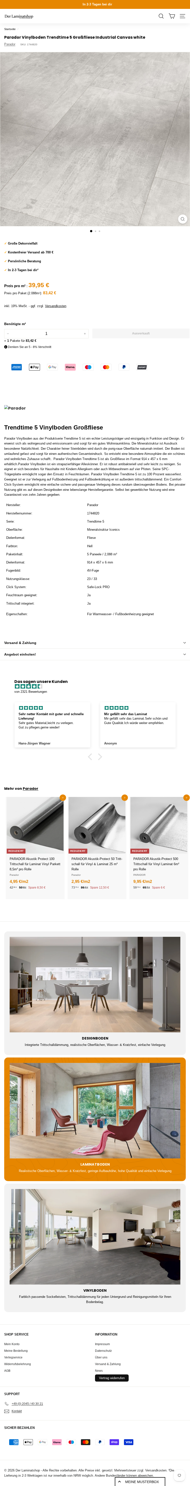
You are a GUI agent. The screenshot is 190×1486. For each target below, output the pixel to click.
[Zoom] (182, 219)
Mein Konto (12, 1344)
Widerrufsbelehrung (17, 1364)
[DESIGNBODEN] (95, 984)
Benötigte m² (15, 324)
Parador (9, 44)
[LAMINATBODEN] (95, 1110)
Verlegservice (13, 1357)
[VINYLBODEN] (95, 1237)
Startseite (10, 29)
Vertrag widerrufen (112, 1378)
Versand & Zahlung (20, 643)
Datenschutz (103, 1351)
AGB (7, 1370)
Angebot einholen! (20, 654)
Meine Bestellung (16, 1351)
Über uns (101, 1357)
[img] (97, 686)
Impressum (102, 1344)
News (99, 1370)
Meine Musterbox (142, 1482)
